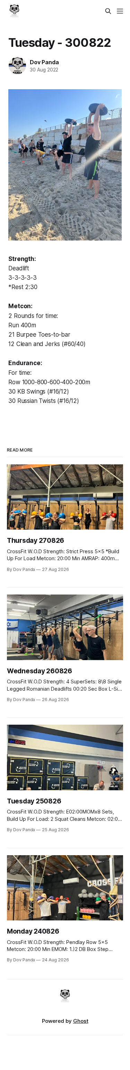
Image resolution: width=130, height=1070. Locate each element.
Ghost (80, 1021)
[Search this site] (108, 11)
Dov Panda (44, 62)
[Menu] (119, 11)
